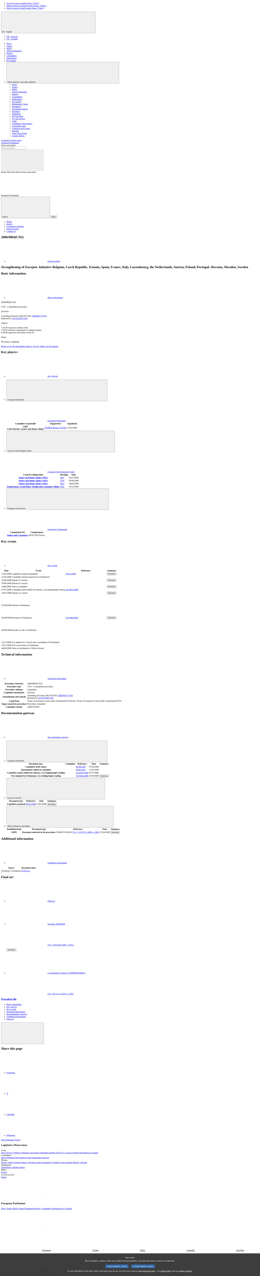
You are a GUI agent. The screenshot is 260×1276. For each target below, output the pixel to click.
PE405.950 (80, 770)
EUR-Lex (26, 871)
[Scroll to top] (22, 1033)
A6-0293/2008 (72, 590)
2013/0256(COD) (20, 318)
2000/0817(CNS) (39, 316)
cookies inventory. (185, 1271)
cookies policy (165, 1271)
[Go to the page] (86, 614)
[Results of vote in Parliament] (86, 639)
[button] (42, 1198)
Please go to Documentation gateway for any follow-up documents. (30, 346)
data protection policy (147, 1271)
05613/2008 (71, 574)
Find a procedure (8, 145)
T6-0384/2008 (72, 618)
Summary (111, 574)
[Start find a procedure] (22, 160)
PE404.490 (80, 767)
